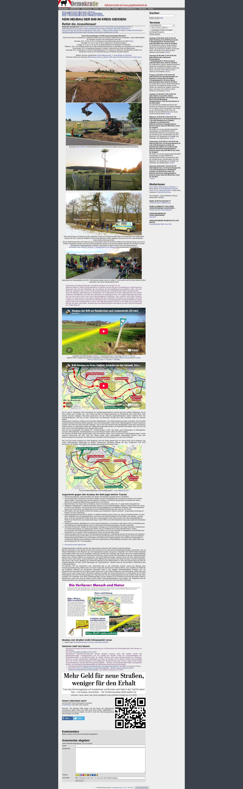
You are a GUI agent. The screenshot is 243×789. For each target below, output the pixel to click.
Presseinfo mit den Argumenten (75, 545)
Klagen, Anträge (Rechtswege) (130, 30)
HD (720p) (114, 356)
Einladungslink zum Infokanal (106, 247)
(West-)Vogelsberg (85, 13)
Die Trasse (105, 27)
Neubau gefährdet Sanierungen (95, 29)
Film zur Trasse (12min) (95, 359)
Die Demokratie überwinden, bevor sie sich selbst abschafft (163, 189)
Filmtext (132, 356)
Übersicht (152, 217)
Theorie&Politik (105, 9)
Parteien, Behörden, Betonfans (118, 29)
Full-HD (124, 356)
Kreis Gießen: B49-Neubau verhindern (162, 187)
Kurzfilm (109, 359)
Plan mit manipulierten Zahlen (121, 27)
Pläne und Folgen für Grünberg (72, 30)
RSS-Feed (131, 787)
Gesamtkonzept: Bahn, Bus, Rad (160, 224)
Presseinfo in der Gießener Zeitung (81, 247)
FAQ (125, 787)
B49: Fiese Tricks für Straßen (90, 27)
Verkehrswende (97, 13)
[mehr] (168, 52)
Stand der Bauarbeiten (111, 30)
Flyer (131, 41)
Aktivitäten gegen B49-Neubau (72, 32)
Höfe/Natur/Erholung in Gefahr (72, 29)
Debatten (115, 9)
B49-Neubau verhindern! (96, 15)
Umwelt (95, 9)
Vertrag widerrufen (142, 787)
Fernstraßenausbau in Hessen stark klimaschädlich (91, 642)
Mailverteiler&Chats (164, 192)
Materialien (142, 9)
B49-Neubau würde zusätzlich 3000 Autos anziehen (106, 57)
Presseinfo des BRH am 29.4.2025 (85, 652)
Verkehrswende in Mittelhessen (160, 203)
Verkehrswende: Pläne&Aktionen (160, 210)
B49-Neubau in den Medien (94, 32)
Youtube (95, 356)
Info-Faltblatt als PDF (122, 490)
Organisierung (86, 9)
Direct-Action (63, 9)
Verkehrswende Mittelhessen (77, 12)
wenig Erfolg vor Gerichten (123, 55)
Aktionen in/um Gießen (95, 14)
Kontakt (114, 787)
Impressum (119, 787)
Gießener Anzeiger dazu (132, 57)
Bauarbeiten (81, 147)
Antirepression (75, 9)
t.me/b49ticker (67, 705)
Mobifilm (117, 359)
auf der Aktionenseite (104, 55)
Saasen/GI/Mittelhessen (128, 9)
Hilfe (161, 18)
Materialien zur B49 (111, 32)
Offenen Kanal (124, 358)
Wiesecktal (91, 12)
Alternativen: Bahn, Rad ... (93, 30)
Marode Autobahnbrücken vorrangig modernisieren (101, 666)
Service (150, 9)
